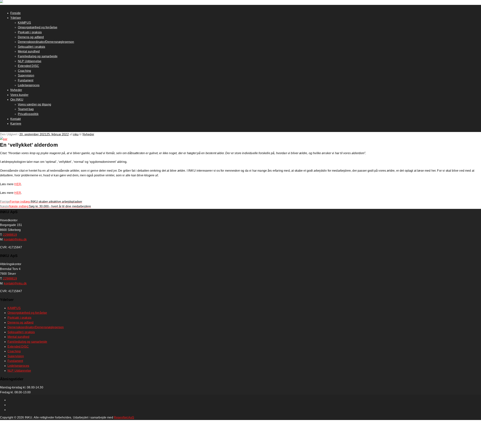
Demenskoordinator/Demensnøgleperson (46, 41)
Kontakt (15, 119)
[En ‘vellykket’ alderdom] (3, 139)
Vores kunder (19, 94)
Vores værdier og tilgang (34, 104)
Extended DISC (28, 65)
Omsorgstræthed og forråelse (37, 27)
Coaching (24, 70)
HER (17, 184)
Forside (15, 13)
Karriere (15, 123)
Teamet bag (26, 109)
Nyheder (16, 90)
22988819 (10, 234)
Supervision (26, 75)
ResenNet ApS (124, 417)
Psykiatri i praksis (30, 32)
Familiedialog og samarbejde (37, 56)
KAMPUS (24, 22)
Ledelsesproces (28, 85)
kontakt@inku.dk (15, 239)
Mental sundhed (29, 51)
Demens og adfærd (31, 37)
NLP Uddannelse (29, 61)
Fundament (25, 80)
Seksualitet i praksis (31, 46)
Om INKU (16, 99)
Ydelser (15, 17)
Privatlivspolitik (28, 114)
